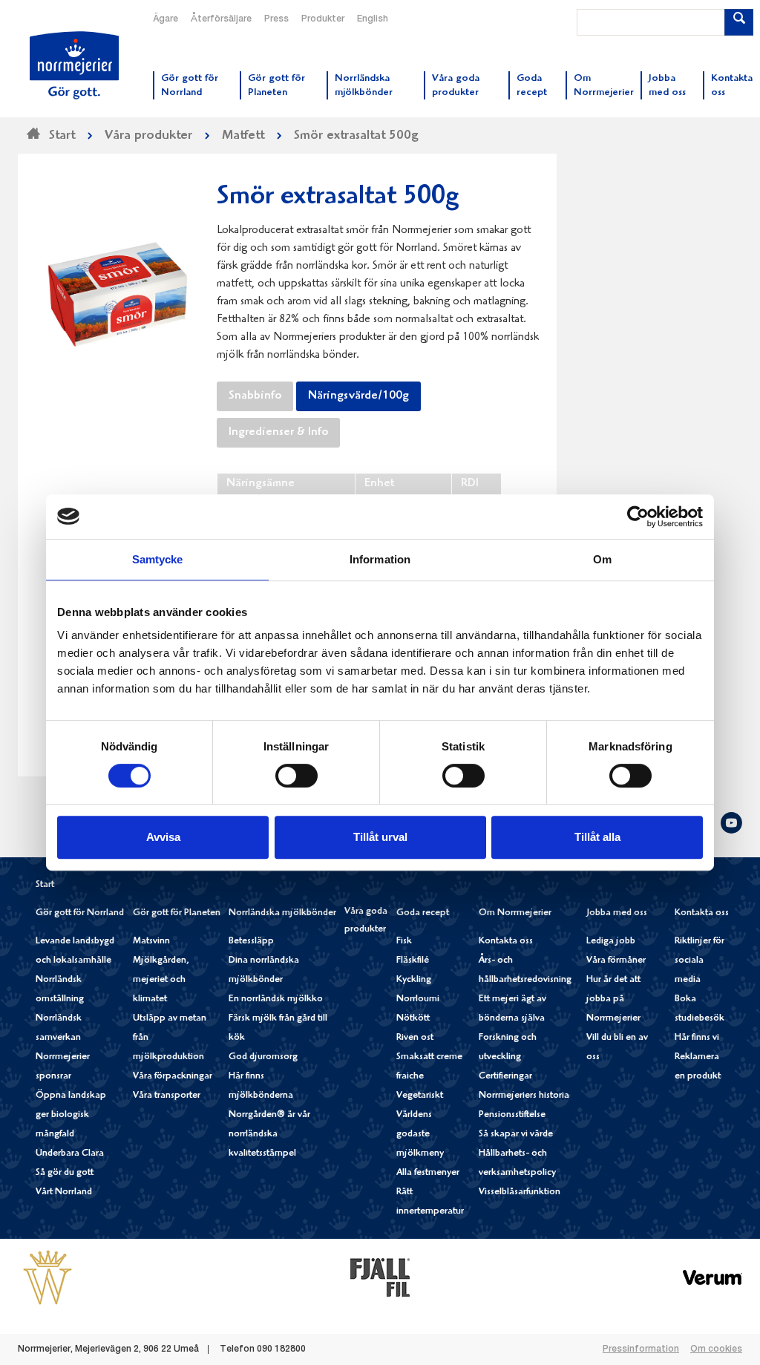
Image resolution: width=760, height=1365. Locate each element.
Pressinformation (641, 1349)
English (372, 19)
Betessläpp (251, 941)
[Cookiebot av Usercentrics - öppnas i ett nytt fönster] (638, 516)
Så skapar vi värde (516, 1134)
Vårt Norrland (64, 1192)
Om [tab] (602, 559)
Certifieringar (505, 1076)
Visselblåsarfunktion (519, 1192)
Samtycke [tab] (157, 559)
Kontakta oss (506, 941)
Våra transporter (166, 1096)
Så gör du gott (65, 1173)
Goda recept (422, 913)
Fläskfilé (412, 961)
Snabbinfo (255, 396)
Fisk (404, 941)
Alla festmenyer (427, 1173)
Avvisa (163, 837)
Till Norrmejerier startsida (74, 65)
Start (45, 885)
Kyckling (413, 980)
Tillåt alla (597, 837)
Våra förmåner (616, 961)
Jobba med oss (616, 913)
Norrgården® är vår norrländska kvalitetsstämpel (269, 1134)
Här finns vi (697, 1038)
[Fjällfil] (380, 1277)
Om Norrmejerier (515, 913)
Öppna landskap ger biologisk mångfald (71, 1115)
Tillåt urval (380, 837)
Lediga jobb (610, 941)
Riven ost (414, 1038)
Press (276, 19)
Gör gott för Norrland (80, 913)
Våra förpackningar (172, 1076)
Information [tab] (380, 559)
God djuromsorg (263, 1057)
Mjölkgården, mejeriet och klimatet (161, 980)
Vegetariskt (419, 1096)
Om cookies (716, 1349)
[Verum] (712, 1277)
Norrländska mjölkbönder (282, 913)
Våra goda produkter (365, 920)
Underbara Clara (70, 1154)
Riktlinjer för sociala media (699, 961)
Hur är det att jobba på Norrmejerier (613, 999)
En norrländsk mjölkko (276, 999)
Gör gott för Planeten (176, 913)
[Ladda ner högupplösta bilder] (117, 289)
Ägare (165, 19)
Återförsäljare (221, 19)
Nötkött (413, 1019)
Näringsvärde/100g (358, 396)
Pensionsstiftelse (512, 1115)
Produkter (322, 19)
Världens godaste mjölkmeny (420, 1134)
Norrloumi (417, 999)
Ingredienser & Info (278, 433)
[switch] (296, 774)
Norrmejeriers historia (524, 1096)
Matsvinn (151, 941)
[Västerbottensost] (47, 1277)
